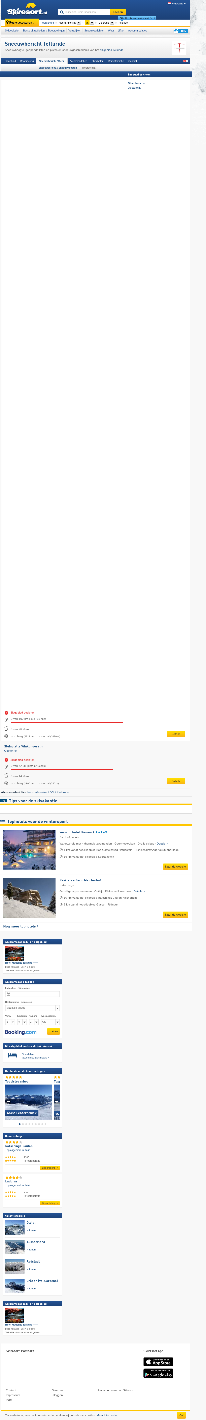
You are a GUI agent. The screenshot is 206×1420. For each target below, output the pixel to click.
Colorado (63, 792)
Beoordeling (27, 61)
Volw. (8, 1016)
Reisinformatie (116, 61)
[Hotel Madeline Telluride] (14, 953)
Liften (121, 30)
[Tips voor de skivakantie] (180, 31)
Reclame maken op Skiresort (116, 1390)
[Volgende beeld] (57, 1101)
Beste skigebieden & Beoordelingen (44, 30)
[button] (20, 1032)
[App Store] (158, 1366)
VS (52, 792)
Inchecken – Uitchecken (17, 988)
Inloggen (57, 1395)
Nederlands (177, 3)
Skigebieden (12, 30)
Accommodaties (137, 30)
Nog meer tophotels (19, 926)
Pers (9, 1399)
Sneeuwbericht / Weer (51, 61)
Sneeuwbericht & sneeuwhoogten (58, 67)
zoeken (53, 1031)
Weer (111, 30)
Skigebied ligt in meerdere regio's (136, 18)
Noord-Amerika (37, 792)
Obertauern (136, 83)
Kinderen (22, 1016)
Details (175, 734)
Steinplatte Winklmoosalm (23, 746)
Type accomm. (48, 1016)
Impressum (13, 1395)
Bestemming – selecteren (18, 1002)
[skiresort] (27, 9)
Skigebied (10, 61)
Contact (132, 61)
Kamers (33, 1016)
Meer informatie (107, 1415)
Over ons (57, 1390)
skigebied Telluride (112, 49)
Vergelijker (74, 30)
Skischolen (98, 61)
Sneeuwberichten (94, 30)
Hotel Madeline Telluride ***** (21, 962)
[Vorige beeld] (8, 1101)
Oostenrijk (134, 87)
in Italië (26, 1150)
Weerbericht (88, 67)
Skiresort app (153, 1351)
